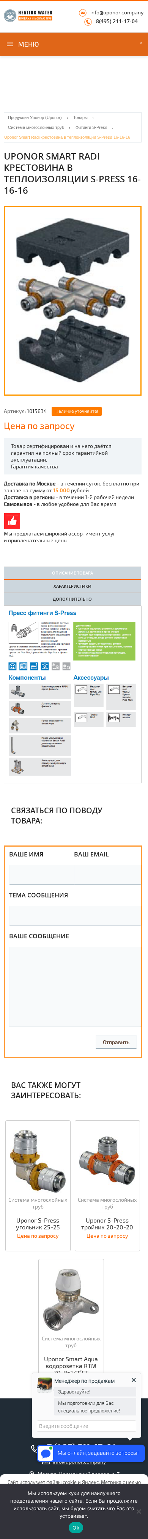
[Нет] (138, 1511)
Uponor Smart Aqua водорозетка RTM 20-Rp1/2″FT (71, 1366)
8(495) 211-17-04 (117, 21)
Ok (75, 1528)
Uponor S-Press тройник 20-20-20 (107, 1224)
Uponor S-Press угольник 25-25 (38, 1224)
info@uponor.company (116, 12)
